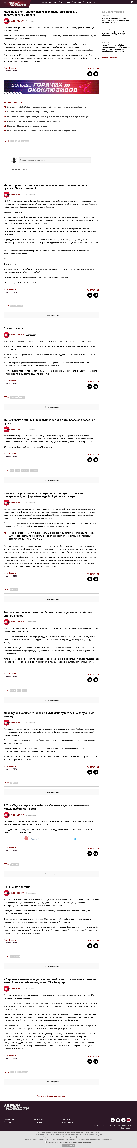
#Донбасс (90, 2)
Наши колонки (10, 1119)
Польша (13, 306)
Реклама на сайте (109, 58)
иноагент (14, 590)
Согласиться (68, 1145)
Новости (66, 1119)
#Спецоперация (49, 2)
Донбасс (25, 470)
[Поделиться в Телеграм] (95, 73)
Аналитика (37, 1122)
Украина (25, 141)
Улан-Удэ (14, 864)
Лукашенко (15, 956)
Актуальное (38, 1119)
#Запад (77, 2)
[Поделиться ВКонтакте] (89, 73)
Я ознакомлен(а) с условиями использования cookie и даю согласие (69, 1142)
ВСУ (12, 141)
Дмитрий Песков (17, 397)
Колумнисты (67, 1122)
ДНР (17, 470)
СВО (17, 141)
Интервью (8, 1122)
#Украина (65, 2)
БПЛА (12, 690)
